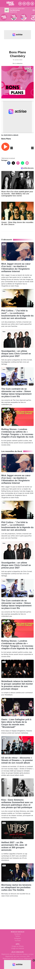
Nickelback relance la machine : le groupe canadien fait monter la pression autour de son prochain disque (17, 685)
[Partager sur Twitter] (13, 164)
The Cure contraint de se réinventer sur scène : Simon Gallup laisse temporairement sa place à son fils (16, 393)
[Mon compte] (32, 3)
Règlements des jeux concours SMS (17, 956)
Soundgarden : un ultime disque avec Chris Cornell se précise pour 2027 (16, 353)
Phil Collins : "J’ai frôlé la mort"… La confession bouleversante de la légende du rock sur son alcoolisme (17, 314)
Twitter (17, 936)
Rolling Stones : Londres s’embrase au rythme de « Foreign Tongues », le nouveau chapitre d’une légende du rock (17, 433)
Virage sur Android (17, 948)
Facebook (17, 934)
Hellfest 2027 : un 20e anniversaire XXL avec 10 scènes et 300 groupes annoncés (14, 846)
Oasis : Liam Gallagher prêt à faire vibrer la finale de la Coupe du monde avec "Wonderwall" (16, 723)
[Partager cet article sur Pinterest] (17, 164)
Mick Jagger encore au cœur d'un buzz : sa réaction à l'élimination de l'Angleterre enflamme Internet (16, 268)
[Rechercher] (28, 3)
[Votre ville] (20, 3)
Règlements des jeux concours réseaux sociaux (17, 954)
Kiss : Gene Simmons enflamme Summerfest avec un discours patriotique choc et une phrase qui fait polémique (17, 804)
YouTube (17, 940)
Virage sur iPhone (18, 946)
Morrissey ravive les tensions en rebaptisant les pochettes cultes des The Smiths (16, 887)
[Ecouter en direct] (24, 3)
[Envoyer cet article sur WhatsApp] (22, 164)
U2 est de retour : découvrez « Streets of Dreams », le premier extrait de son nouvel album (17, 760)
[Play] (2, 16)
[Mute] (33, 10)
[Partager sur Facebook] (8, 164)
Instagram (17, 938)
